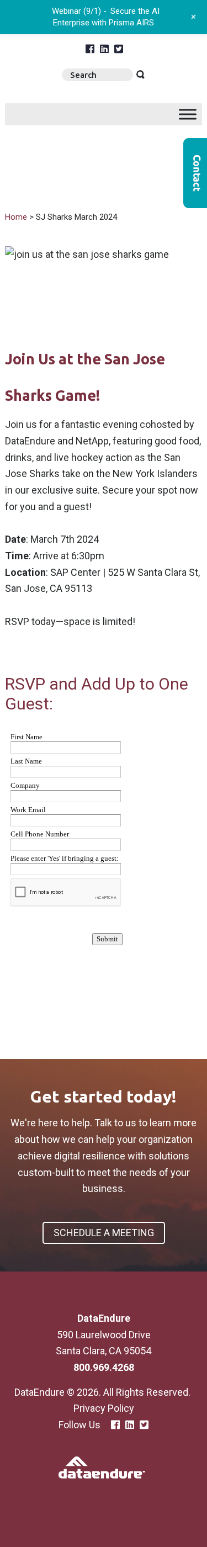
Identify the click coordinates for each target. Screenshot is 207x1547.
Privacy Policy (103, 1408)
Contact (195, 173)
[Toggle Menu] (188, 114)
